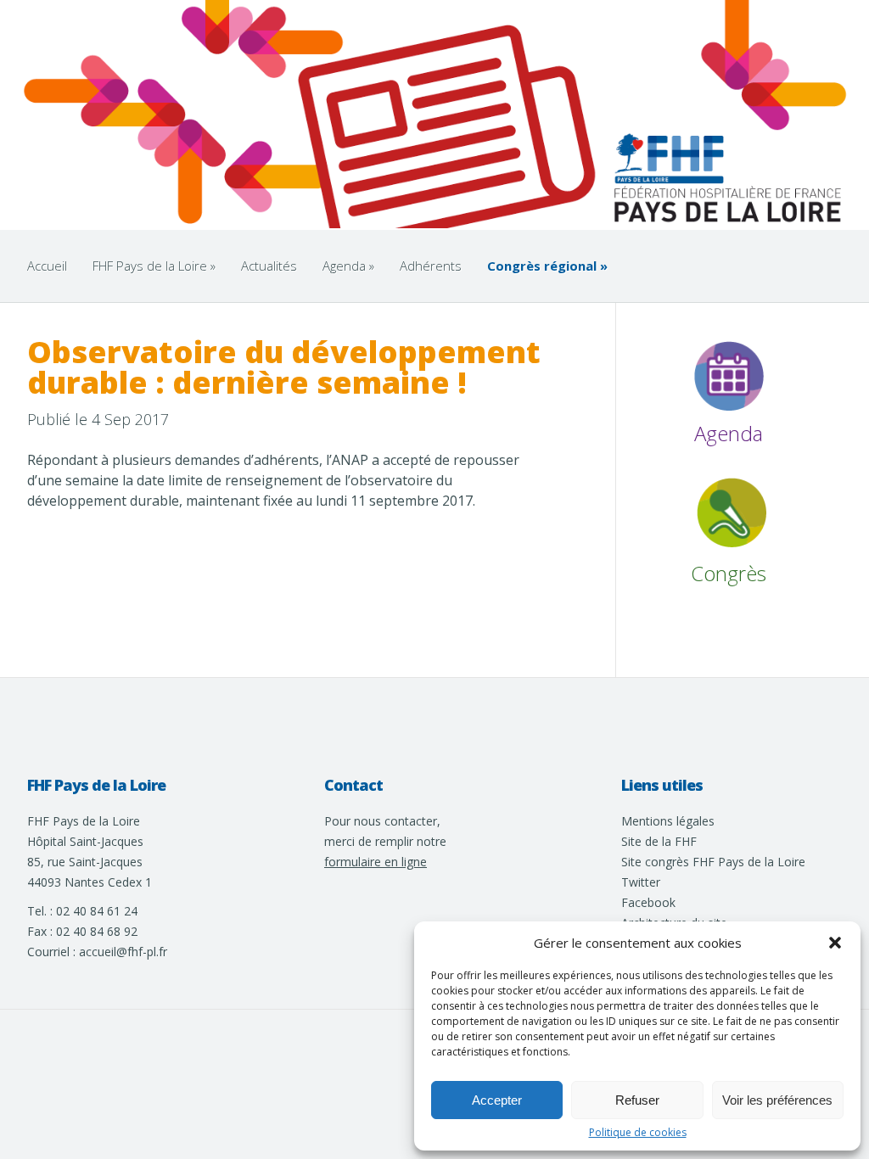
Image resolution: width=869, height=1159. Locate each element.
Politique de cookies (638, 1133)
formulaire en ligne (375, 862)
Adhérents (431, 265)
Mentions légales (668, 821)
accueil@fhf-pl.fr (123, 951)
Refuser (637, 1100)
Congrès (728, 573)
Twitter (640, 882)
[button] (835, 942)
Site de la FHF (659, 841)
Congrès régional (547, 265)
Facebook (648, 902)
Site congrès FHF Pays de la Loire (713, 862)
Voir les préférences (777, 1100)
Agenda (348, 265)
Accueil (47, 265)
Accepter (497, 1100)
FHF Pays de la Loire (154, 265)
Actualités (269, 265)
